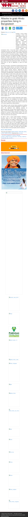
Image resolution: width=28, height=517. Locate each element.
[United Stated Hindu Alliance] (14, 443)
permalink (20, 133)
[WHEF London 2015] (14, 348)
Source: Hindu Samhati (6, 129)
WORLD (10, 133)
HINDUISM (21, 131)
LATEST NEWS (4, 133)
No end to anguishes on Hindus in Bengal (10, 135)
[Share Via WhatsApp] (10, 28)
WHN (14, 32)
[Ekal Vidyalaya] (14, 432)
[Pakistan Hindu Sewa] (14, 331)
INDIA (25, 131)
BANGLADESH (15, 131)
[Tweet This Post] (6, 28)
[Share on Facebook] (2, 28)
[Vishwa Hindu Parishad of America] (14, 319)
